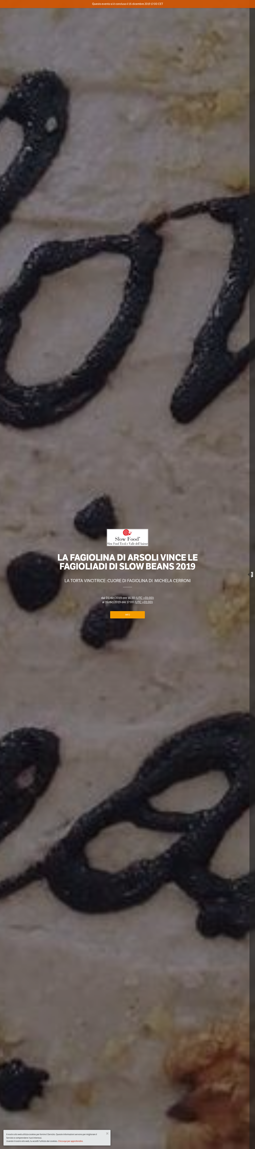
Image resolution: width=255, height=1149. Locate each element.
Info (127, 614)
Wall (252, 574)
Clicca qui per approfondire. (70, 1141)
